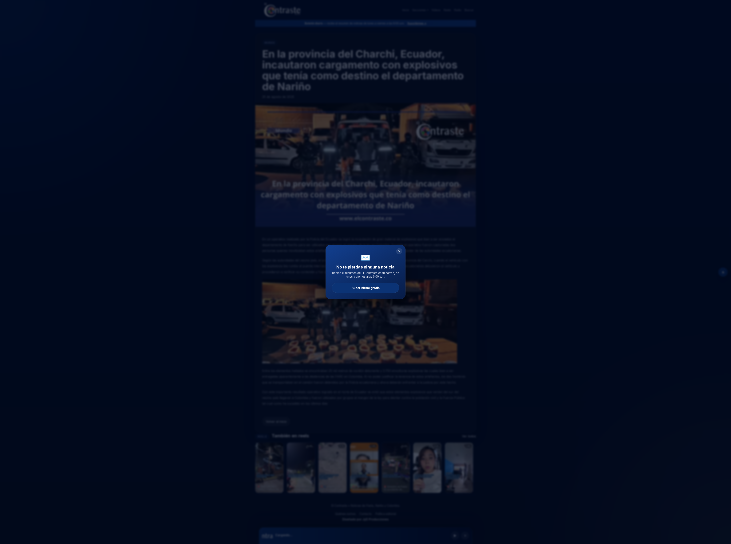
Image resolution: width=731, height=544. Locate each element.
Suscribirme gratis (366, 288)
